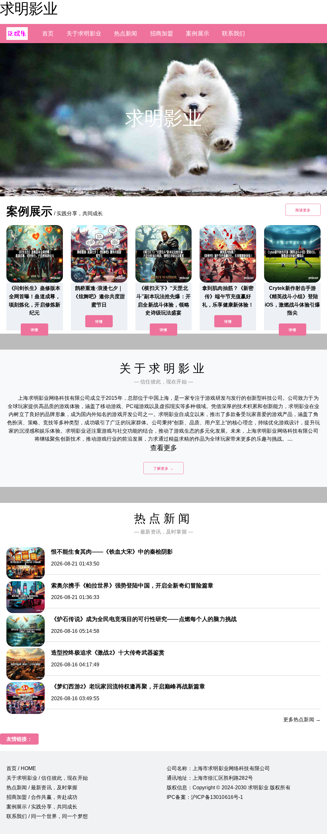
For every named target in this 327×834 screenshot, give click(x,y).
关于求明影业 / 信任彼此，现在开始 (47, 778)
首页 (48, 33)
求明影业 (28, 8)
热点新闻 (125, 33)
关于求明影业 (83, 33)
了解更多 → (163, 468)
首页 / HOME (21, 768)
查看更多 (163, 448)
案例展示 (197, 33)
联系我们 (233, 33)
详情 (34, 330)
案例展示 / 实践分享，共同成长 (42, 806)
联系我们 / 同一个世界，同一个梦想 (47, 816)
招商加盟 (161, 33)
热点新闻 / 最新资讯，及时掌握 (42, 787)
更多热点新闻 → (302, 719)
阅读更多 (303, 210)
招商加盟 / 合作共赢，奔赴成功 (42, 797)
